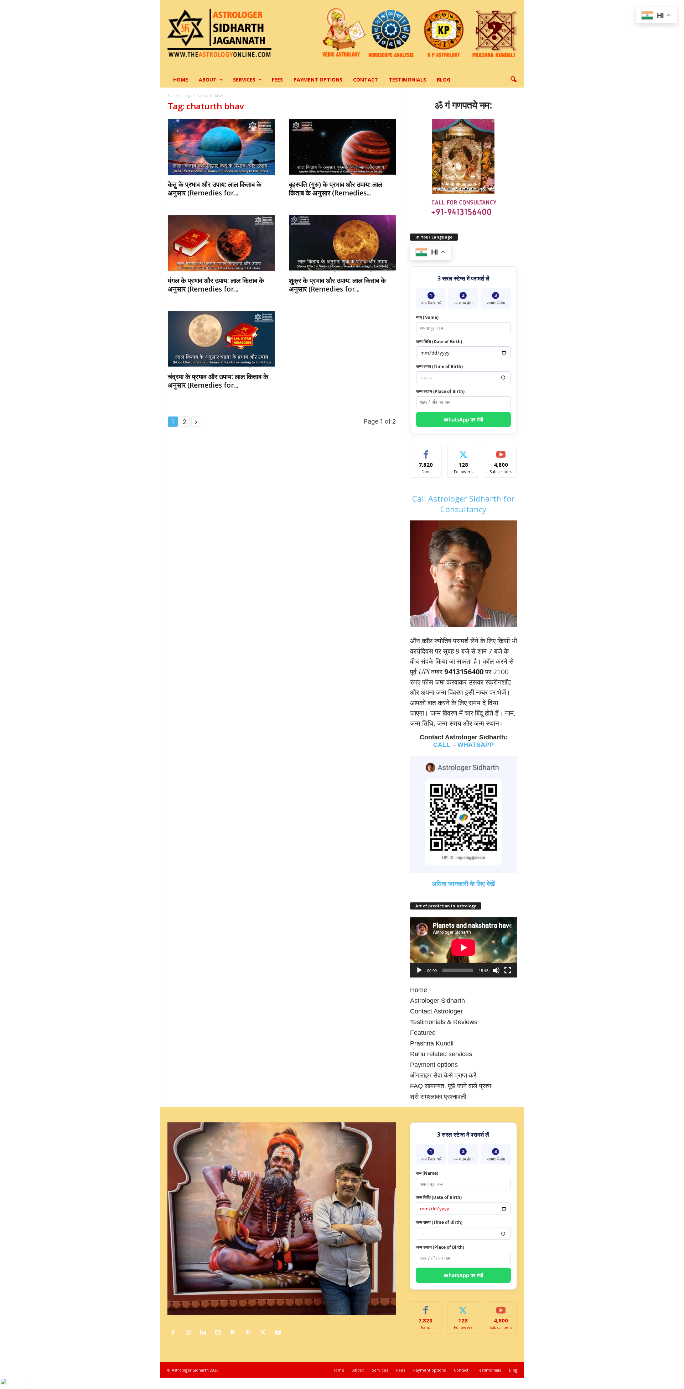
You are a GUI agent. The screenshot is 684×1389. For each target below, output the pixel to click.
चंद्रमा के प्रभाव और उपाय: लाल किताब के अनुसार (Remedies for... (218, 381)
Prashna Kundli (432, 1043)
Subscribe (501, 451)
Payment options (318, 79)
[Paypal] (234, 1332)
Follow (463, 451)
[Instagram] (189, 1332)
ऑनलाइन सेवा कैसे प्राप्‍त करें (443, 1075)
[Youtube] (278, 1332)
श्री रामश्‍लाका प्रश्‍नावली (438, 1096)
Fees (277, 79)
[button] (513, 80)
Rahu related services (441, 1054)
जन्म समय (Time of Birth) (439, 366)
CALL (441, 744)
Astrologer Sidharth (437, 1000)
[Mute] (496, 970)
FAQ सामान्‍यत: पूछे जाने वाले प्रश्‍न (450, 1086)
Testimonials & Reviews (443, 1022)
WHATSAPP (475, 744)
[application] (463, 947)
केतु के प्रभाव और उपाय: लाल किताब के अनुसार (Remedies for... (214, 189)
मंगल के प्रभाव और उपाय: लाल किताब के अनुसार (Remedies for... (216, 285)
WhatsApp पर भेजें (463, 419)
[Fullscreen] (507, 970)
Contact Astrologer (436, 1011)
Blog (443, 79)
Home (180, 79)
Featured (423, 1032)
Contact (365, 79)
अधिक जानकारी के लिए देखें (463, 883)
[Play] (419, 970)
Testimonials (407, 79)
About (208, 79)
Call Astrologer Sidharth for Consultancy (463, 503)
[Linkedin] (204, 1332)
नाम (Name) (427, 317)
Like (426, 451)
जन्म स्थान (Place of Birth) (440, 391)
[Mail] (219, 1332)
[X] (264, 1332)
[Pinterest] (249, 1332)
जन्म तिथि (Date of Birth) (439, 342)
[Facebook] (174, 1332)
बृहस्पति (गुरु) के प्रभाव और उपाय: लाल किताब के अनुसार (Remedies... (335, 189)
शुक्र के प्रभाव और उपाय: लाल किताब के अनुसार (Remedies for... (337, 285)
